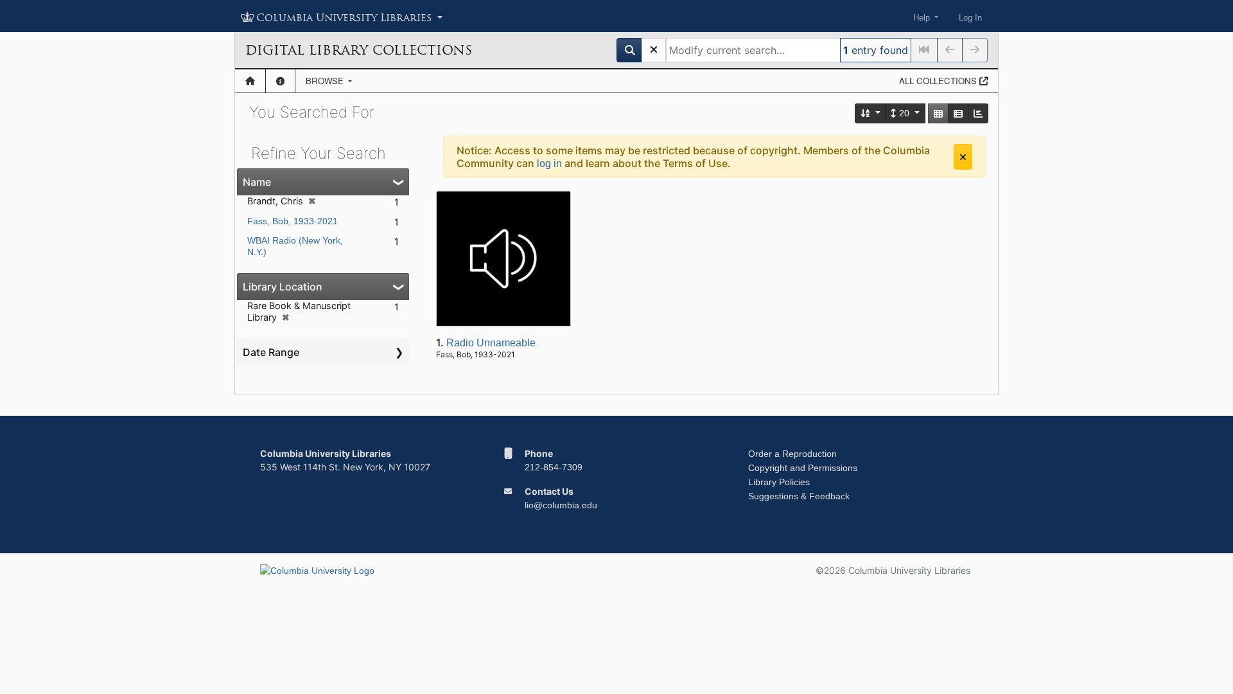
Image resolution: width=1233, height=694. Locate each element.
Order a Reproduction (792, 454)
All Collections (939, 81)
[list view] (958, 113)
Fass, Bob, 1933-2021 (292, 221)
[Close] (963, 157)
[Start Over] (654, 50)
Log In (970, 17)
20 (904, 113)
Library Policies (779, 482)
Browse (326, 81)
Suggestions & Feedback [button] (799, 496)
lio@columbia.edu (561, 505)
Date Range (271, 352)
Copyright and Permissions (802, 468)
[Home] (250, 81)
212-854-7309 (553, 467)
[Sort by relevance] (871, 113)
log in (549, 163)
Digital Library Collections (358, 50)
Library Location (282, 286)
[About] (280, 81)
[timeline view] (978, 113)
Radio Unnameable (491, 342)
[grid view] (938, 113)
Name (257, 181)
